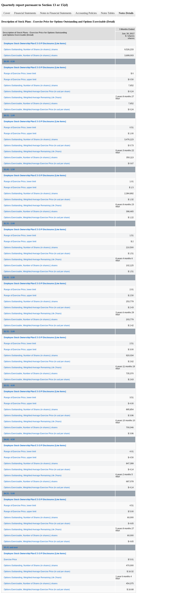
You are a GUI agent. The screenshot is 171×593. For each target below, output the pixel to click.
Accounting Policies (86, 13)
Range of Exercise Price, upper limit (20, 79)
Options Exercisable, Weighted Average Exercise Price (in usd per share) (37, 109)
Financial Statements (25, 13)
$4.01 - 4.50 (9, 439)
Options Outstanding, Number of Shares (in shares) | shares (31, 49)
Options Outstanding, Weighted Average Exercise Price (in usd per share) (37, 91)
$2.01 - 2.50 (9, 277)
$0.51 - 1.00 (9, 115)
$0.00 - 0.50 (9, 61)
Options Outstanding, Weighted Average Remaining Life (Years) (32, 97)
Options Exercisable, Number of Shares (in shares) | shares (30, 55)
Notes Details (126, 13)
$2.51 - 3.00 (9, 331)
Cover (7, 13)
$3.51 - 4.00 (9, 385)
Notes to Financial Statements (55, 13)
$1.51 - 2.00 (9, 223)
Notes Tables (108, 13)
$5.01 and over (11, 547)
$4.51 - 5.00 (9, 493)
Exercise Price (10, 559)
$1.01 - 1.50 (9, 169)
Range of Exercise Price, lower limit (20, 73)
